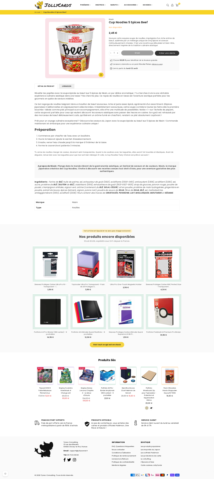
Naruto (114, 5)
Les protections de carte (151, 456)
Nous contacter (118, 449)
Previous (31, 389)
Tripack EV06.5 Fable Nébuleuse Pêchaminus (45, 390)
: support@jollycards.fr (78, 451)
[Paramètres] (172, 5)
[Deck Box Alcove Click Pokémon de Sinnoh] (128, 376)
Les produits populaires (150, 446)
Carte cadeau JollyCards (151, 465)
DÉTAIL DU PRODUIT (46, 86)
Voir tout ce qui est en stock (107, 344)
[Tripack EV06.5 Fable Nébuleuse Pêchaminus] (45, 376)
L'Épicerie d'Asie (147, 462)
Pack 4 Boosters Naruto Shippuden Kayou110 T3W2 (170, 390)
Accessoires (130, 5)
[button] (166, 53)
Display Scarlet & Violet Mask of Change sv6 (65, 390)
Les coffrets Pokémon (150, 453)
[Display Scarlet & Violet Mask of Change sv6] (65, 376)
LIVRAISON (66, 86)
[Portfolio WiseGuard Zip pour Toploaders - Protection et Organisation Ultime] (149, 376)
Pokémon (84, 5)
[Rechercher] (167, 5)
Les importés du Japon (150, 449)
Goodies (147, 5)
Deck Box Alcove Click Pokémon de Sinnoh (128, 390)
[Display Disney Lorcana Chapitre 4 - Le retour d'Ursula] (86, 376)
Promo (40, 368)
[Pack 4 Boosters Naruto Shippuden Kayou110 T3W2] (169, 376)
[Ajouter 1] (117, 53)
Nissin (111, 19)
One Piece (100, 5)
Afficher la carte (157, 64)
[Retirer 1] (110, 53)
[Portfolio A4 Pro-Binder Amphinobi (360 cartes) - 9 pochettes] (107, 376)
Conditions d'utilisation (121, 453)
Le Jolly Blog (146, 459)
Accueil (37, 12)
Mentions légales (119, 465)
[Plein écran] (101, 75)
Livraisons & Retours (120, 459)
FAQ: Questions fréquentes (123, 446)
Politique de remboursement (124, 456)
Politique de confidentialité (123, 462)
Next (183, 389)
